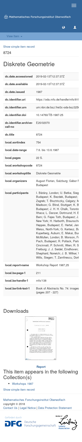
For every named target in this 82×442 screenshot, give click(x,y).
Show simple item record (19, 46)
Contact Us (10, 408)
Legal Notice (28, 408)
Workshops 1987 (22, 383)
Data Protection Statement (55, 408)
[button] (63, 27)
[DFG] (30, 421)
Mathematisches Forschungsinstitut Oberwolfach (34, 400)
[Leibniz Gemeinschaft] (66, 422)
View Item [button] (13, 36)
